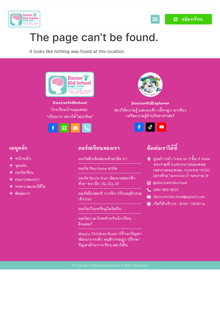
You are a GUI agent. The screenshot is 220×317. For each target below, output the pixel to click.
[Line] (64, 127)
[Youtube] (161, 127)
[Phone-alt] (86, 127)
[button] (155, 19)
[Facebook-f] (52, 127)
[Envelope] (75, 127)
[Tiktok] (150, 127)
